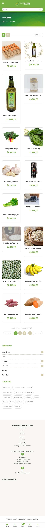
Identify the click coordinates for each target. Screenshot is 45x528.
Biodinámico (18, 397)
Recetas (5, 361)
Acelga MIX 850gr (11, 148)
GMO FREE (30, 402)
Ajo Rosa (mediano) (11, 181)
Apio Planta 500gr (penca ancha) (15, 214)
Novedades (22, 443)
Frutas (4, 357)
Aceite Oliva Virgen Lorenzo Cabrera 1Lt (17, 115)
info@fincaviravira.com (22, 473)
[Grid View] (3, 35)
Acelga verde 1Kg (33, 148)
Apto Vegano (6, 397)
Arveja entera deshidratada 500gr (15, 281)
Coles (4, 402)
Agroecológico (7, 392)
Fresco (21, 402)
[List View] (8, 35)
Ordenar (38, 35)
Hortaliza (17, 406)
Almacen (29, 392)
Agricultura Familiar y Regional (23, 388)
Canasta (36, 397)
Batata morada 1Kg (11, 314)
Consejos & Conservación (22, 446)
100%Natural (6, 388)
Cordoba (12, 402)
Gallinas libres (7, 406)
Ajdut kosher (19, 392)
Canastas (5, 375)
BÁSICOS (28, 397)
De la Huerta (6, 352)
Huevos (4, 370)
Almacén (5, 366)
